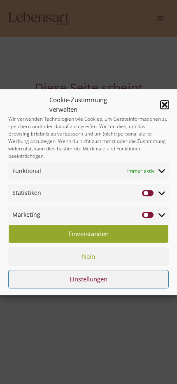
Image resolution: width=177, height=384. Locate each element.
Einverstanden (88, 233)
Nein (88, 256)
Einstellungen (88, 279)
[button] (165, 105)
